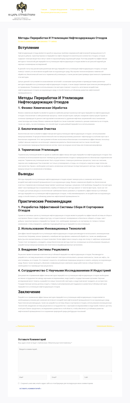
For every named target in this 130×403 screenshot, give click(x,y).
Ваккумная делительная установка (54, 12)
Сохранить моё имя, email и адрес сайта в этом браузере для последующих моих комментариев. (57, 383)
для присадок (42, 41)
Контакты (90, 9)
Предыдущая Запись (25, 326)
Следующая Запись (105, 326)
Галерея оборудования (58, 9)
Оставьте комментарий (27, 41)
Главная (44, 9)
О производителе (77, 9)
